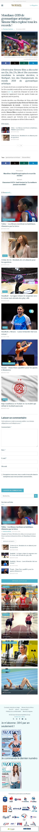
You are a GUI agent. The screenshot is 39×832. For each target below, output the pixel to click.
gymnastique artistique (13, 157)
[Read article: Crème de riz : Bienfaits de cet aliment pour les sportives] (5, 138)
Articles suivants (9, 541)
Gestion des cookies (19, 716)
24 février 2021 (7, 664)
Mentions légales (28, 711)
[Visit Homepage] (16, 5)
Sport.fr (11, 709)
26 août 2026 (5, 372)
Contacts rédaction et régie (12, 707)
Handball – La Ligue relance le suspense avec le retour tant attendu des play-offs (23, 554)
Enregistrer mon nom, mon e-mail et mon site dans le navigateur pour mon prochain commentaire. (20, 475)
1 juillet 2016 (7, 692)
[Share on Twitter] (15, 63)
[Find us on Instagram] (16, 719)
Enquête (6, 586)
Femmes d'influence (9, 642)
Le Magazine (34, 5)
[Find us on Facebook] (19, 719)
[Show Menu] (2, 5)
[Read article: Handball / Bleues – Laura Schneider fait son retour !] (19, 317)
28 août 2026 (5, 300)
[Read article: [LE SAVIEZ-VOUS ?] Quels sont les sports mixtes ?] (19, 626)
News (5, 255)
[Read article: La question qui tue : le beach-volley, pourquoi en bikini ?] (19, 598)
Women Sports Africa (27, 707)
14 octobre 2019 (20, 29)
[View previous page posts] (18, 145)
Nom (3, 450)
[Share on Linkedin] (33, 63)
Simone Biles (26, 157)
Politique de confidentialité (13, 711)
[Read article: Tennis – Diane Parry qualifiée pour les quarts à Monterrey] (19, 353)
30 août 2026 (15, 131)
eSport (17, 709)
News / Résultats (8, 219)
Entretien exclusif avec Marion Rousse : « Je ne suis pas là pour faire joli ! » (19, 661)
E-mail (4, 458)
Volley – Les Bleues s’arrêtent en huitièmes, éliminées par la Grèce (24, 129)
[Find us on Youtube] (22, 719)
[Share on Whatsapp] (24, 63)
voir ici (10, 92)
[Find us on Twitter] (13, 719)
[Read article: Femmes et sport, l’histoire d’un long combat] (19, 681)
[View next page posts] (21, 145)
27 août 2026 (5, 336)
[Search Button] (36, 496)
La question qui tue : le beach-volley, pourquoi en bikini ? (17, 605)
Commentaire (6, 427)
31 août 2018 (7, 636)
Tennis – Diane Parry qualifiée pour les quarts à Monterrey (21, 570)
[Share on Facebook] (5, 63)
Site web (4, 466)
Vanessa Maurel (7, 531)
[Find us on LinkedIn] (25, 719)
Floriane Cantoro (8, 29)
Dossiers (6, 670)
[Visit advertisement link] (19, 829)
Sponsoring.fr (24, 709)
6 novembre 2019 (8, 608)
